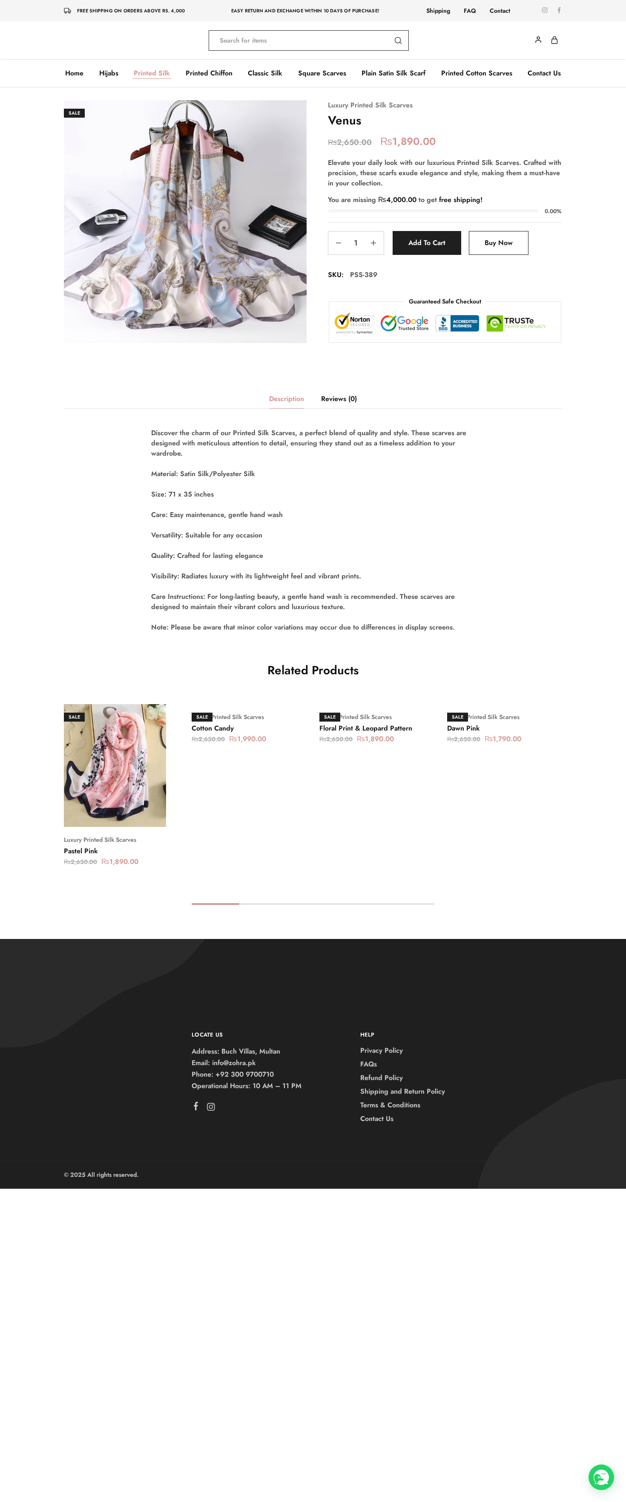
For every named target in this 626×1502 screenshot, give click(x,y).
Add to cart (426, 243)
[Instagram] (211, 1108)
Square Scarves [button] (322, 73)
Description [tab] (286, 399)
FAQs (368, 1064)
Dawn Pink (463, 728)
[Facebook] (196, 1107)
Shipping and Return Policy (402, 1091)
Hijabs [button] (108, 73)
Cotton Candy (213, 728)
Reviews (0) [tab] (339, 399)
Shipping (438, 11)
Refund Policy (381, 1078)
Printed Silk (152, 73)
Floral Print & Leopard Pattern (365, 728)
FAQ (470, 11)
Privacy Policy (381, 1050)
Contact (500, 11)
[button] (104, 814)
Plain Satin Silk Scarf (393, 73)
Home (74, 73)
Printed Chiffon (209, 73)
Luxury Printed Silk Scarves (370, 105)
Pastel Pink (81, 851)
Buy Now (499, 243)
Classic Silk (265, 73)
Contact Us (544, 73)
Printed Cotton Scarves (476, 73)
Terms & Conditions (390, 1105)
